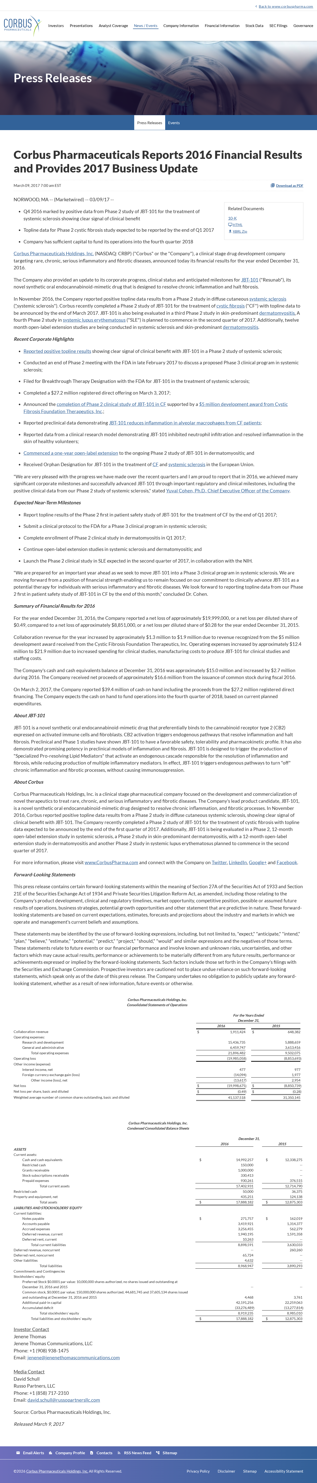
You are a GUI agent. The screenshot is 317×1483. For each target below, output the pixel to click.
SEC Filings (278, 25)
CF (155, 464)
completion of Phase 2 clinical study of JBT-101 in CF (111, 404)
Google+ (258, 862)
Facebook (287, 862)
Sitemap (166, 1452)
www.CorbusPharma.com (111, 862)
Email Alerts (30, 1452)
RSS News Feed (134, 1452)
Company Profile (67, 1452)
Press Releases (149, 122)
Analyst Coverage (113, 25)
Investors (56, 25)
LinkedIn (238, 862)
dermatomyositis (277, 313)
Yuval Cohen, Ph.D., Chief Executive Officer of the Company (228, 490)
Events (174, 122)
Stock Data (254, 25)
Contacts (101, 1452)
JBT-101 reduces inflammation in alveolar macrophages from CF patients (185, 423)
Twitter (219, 862)
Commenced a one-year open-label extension (71, 453)
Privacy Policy (198, 1471)
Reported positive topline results (57, 351)
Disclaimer (226, 1471)
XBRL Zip (240, 231)
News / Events (146, 25)
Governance (303, 25)
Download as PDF (289, 185)
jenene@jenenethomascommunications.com (73, 1357)
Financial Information (222, 25)
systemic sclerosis (267, 299)
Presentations (81, 25)
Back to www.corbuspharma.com (283, 6)
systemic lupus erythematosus (94, 320)
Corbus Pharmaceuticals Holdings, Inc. (54, 253)
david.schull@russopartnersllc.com (63, 1400)
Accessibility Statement (283, 1471)
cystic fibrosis (230, 306)
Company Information (181, 25)
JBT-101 (249, 280)
